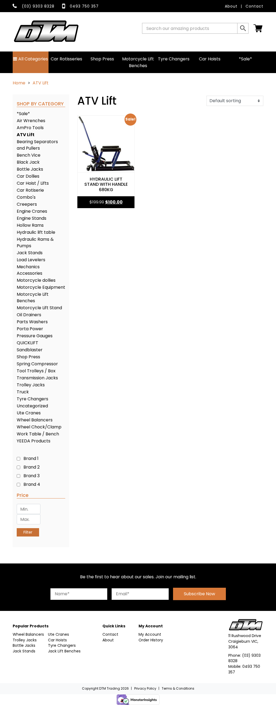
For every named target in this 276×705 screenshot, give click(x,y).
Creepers (27, 204)
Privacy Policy (145, 688)
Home (19, 83)
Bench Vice (28, 155)
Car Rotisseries (66, 59)
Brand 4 (31, 484)
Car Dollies (28, 176)
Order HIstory (151, 640)
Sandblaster (30, 350)
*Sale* (245, 59)
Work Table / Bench (38, 434)
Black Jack (28, 162)
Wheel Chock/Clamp (39, 427)
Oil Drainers (29, 315)
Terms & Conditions (178, 688)
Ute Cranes (29, 413)
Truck (23, 392)
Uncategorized (32, 406)
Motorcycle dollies (36, 280)
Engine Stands (31, 218)
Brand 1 (31, 458)
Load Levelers (31, 260)
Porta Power (30, 329)
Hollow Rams (30, 225)
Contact (254, 6)
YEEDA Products (33, 441)
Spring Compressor (37, 364)
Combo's (26, 197)
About (231, 6)
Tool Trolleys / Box (36, 371)
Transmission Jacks (37, 378)
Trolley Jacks (31, 385)
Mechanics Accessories (29, 270)
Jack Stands (30, 253)
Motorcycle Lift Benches (138, 62)
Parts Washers (32, 322)
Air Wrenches (31, 121)
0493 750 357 (84, 6)
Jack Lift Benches (64, 651)
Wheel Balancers (35, 420)
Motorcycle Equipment (41, 287)
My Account (150, 634)
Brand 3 (31, 476)
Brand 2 (31, 467)
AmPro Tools (30, 128)
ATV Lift (25, 135)
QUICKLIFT (27, 343)
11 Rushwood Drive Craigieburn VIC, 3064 (244, 641)
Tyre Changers (173, 59)
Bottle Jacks (30, 169)
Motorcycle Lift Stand (39, 308)
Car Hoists (209, 59)
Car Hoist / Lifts (33, 183)
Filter (27, 532)
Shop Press (102, 59)
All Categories (32, 59)
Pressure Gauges (35, 336)
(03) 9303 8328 (38, 6)
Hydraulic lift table (36, 232)
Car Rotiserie (30, 190)
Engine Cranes (32, 211)
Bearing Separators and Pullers (37, 145)
